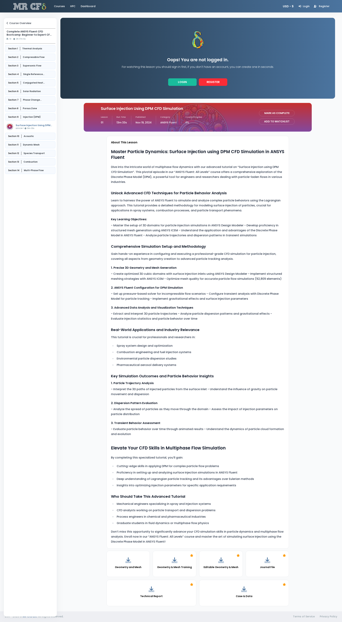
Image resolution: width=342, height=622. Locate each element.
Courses (59, 6)
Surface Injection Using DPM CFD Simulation (33, 125)
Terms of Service (304, 616)
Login (182, 82)
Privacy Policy (328, 616)
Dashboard (88, 6)
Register (213, 82)
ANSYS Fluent (168, 122)
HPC (72, 6)
